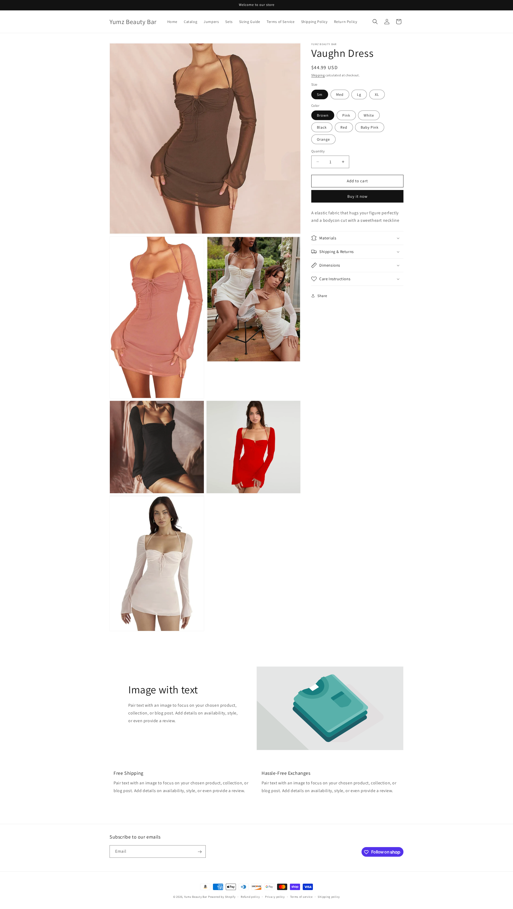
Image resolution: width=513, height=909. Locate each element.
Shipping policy (329, 896)
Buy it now (357, 196)
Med (340, 94)
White (369, 115)
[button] (375, 21)
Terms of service (301, 896)
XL (377, 94)
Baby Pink (370, 127)
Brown (323, 115)
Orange (323, 139)
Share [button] (322, 295)
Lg (359, 94)
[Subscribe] (199, 851)
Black (322, 127)
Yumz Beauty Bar (196, 897)
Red (343, 127)
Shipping (318, 75)
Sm (319, 94)
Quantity (318, 151)
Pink (346, 115)
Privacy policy (275, 896)
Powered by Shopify (222, 897)
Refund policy (250, 896)
